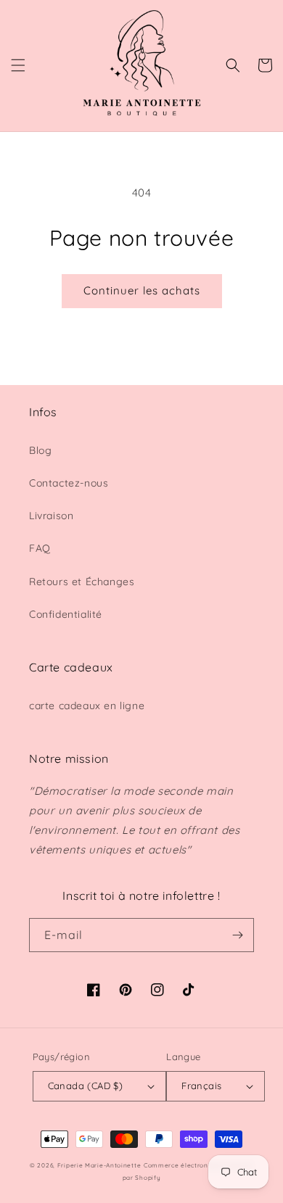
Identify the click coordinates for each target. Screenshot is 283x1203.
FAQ (40, 548)
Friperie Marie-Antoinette (99, 1165)
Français (201, 1085)
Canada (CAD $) (85, 1085)
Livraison (51, 515)
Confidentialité (65, 614)
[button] (18, 65)
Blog (40, 450)
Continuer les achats (141, 290)
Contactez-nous (68, 482)
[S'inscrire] (237, 935)
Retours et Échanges (81, 581)
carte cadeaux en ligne (86, 705)
